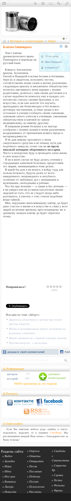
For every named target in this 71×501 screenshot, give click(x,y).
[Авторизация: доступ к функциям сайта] (66, 3)
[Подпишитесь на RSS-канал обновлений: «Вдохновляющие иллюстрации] (35, 415)
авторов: (12, 374)
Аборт (52, 41)
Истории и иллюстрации (27, 41)
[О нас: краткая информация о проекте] (35, 3)
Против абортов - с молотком (28, 343)
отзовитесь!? (52, 67)
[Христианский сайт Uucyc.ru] (21, 34)
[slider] (54, 286)
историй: (12, 378)
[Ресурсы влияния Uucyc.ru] (4, 41)
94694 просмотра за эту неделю (35, 383)
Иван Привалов (53, 62)
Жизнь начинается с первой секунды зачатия (37, 338)
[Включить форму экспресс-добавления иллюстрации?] (66, 38)
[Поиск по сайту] (58, 3)
